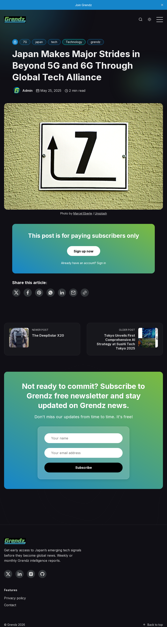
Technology (74, 42)
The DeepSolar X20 (48, 335)
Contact (10, 605)
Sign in (101, 263)
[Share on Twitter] (16, 293)
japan (39, 42)
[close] (162, 5)
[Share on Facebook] (28, 293)
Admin (27, 90)
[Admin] (16, 90)
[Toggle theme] (149, 19)
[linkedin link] (19, 574)
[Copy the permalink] (85, 293)
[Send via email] (73, 293)
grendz (95, 42)
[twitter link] (8, 574)
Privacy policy (15, 598)
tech (54, 42)
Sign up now (83, 251)
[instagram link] (31, 574)
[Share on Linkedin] (62, 293)
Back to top (155, 624)
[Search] (140, 19)
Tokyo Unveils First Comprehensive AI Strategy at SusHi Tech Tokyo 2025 (116, 341)
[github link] (42, 574)
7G (25, 42)
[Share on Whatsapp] (50, 293)
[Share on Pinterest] (39, 293)
